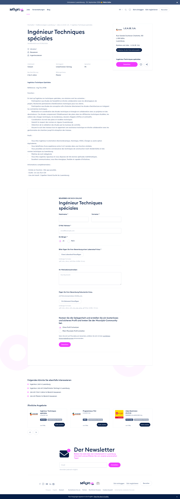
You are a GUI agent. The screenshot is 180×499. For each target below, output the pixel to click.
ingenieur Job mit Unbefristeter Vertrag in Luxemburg (49, 388)
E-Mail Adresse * (65, 226)
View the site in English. (101, 497)
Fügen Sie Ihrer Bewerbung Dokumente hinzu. (76, 292)
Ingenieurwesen (36, 55)
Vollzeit (30, 67)
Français (48, 490)
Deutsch (61, 490)
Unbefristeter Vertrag (64, 67)
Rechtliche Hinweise (95, 490)
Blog (48, 10)
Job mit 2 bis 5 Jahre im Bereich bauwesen (45, 392)
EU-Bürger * (63, 237)
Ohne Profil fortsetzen (70, 327)
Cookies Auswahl (108, 490)
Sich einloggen (138, 10)
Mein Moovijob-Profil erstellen (73, 331)
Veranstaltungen (38, 10)
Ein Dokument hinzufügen (70, 301)
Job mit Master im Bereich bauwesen (43, 396)
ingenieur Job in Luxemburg (40, 384)
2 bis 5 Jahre (32, 75)
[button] (30, 432)
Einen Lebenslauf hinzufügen (71, 254)
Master (58, 75)
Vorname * (95, 214)
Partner (84, 490)
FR (85, 67)
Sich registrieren (151, 10)
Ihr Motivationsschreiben (68, 270)
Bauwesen (34, 52)
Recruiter (164, 10)
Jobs (28, 10)
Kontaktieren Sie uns (74, 490)
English (55, 490)
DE (120, 10)
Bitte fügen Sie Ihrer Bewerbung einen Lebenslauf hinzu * (80, 249)
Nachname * (63, 214)
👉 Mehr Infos (106, 2)
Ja (63, 241)
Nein (73, 241)
